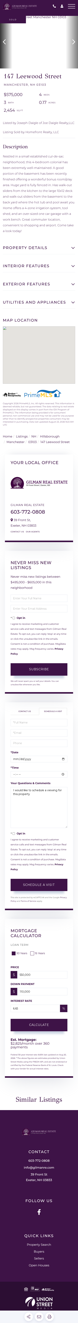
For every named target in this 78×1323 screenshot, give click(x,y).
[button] (6, 42)
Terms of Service (28, 901)
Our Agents (33, 531)
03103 (32, 442)
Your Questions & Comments (30, 783)
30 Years (21, 953)
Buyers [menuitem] (39, 1252)
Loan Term (20, 945)
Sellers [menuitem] (39, 1258)
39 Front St (39, 1177)
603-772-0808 (55, 6)
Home (7, 436)
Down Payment (22, 984)
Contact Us (17, 531)
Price (15, 967)
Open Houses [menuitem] (39, 1265)
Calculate (39, 1025)
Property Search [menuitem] (39, 1245)
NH (33, 436)
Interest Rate (21, 1001)
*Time (15, 767)
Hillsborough (49, 436)
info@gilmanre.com (39, 1168)
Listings (22, 436)
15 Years (40, 953)
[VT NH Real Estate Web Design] (39, 1303)
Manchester (16, 442)
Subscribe (39, 669)
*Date (14, 752)
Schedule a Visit (53, 711)
